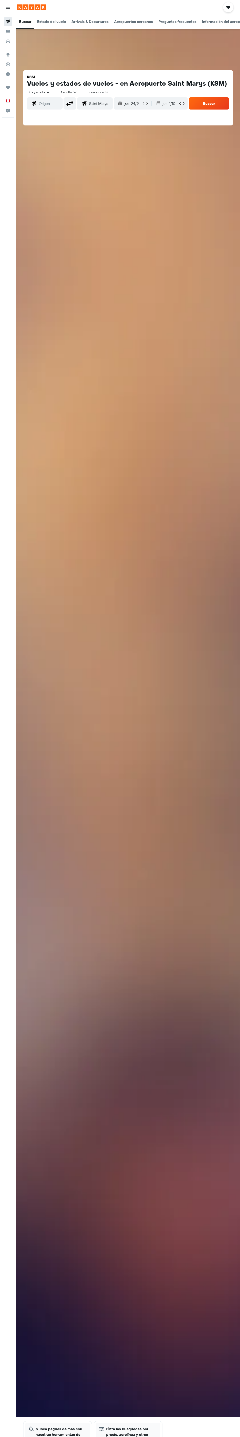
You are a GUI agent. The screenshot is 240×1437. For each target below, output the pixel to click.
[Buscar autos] (8, 41)
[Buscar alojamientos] (8, 31)
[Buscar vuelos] (8, 21)
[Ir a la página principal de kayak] (31, 7)
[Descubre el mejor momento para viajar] (8, 74)
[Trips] (8, 87)
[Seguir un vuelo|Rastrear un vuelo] (8, 64)
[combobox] (98, 92)
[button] (8, 7)
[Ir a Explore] (8, 54)
